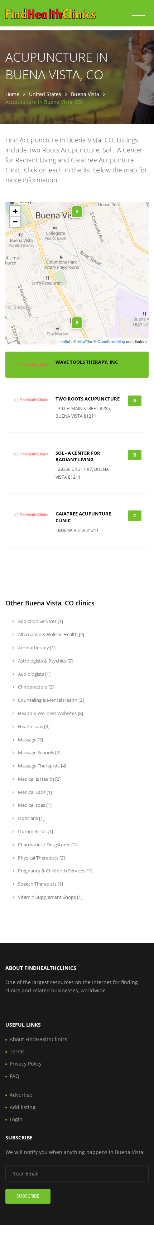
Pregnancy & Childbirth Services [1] (54, 870)
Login (16, 1119)
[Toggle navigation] (139, 15)
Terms (17, 1051)
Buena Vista (85, 94)
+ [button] (15, 211)
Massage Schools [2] (39, 752)
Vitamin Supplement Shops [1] (49, 897)
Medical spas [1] (34, 805)
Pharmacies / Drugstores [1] (47, 844)
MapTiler (84, 341)
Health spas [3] (33, 726)
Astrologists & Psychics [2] (45, 661)
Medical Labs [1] (34, 792)
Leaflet (64, 341)
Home (12, 94)
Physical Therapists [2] (41, 858)
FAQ (14, 1076)
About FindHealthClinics (38, 1039)
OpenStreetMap (111, 341)
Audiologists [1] (33, 674)
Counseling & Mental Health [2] (50, 700)
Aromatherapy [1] (36, 647)
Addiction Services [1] (40, 621)
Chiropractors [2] (35, 687)
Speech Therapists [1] (40, 884)
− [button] (15, 221)
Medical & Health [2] (39, 779)
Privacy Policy (26, 1063)
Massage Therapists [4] (41, 765)
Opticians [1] (30, 818)
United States (45, 94)
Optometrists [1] (35, 831)
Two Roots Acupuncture (88, 399)
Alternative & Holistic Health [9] (50, 634)
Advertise (21, 1094)
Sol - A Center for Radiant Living (78, 456)
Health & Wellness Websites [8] (50, 713)
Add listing (22, 1107)
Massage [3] (30, 739)
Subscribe (27, 1196)
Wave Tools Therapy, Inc (87, 362)
